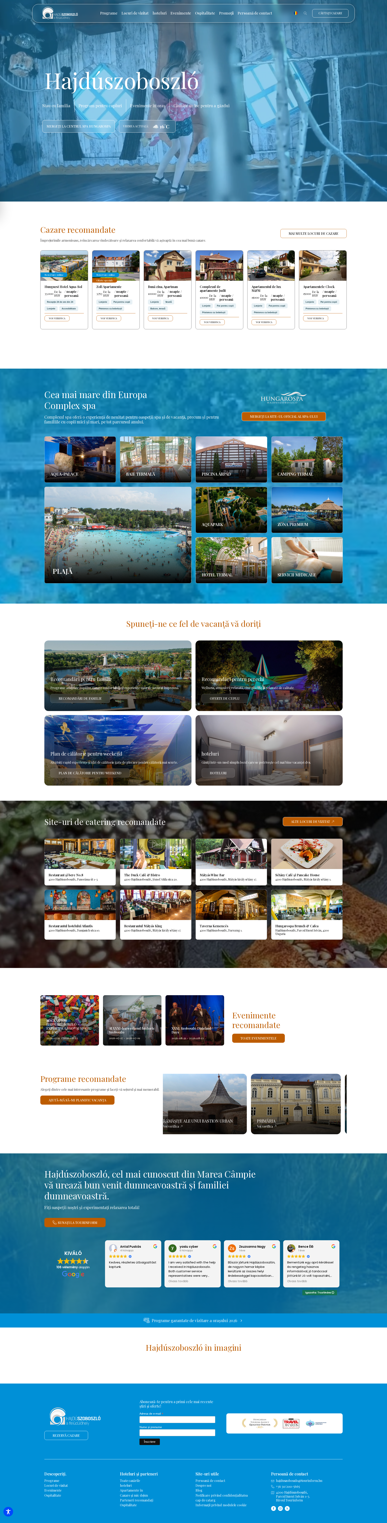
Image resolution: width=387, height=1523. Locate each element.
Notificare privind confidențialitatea (222, 1495)
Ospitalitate (205, 13)
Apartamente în (131, 1490)
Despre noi (203, 1485)
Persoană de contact (255, 13)
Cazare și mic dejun (134, 1495)
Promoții (226, 13)
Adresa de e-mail (151, 1414)
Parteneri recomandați (136, 1500)
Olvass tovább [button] (178, 1281)
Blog (199, 1490)
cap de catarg (205, 1500)
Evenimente (181, 13)
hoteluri (159, 13)
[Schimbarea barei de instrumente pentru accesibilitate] (8, 1511)
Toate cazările (130, 1480)
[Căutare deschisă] (305, 13)
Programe (109, 13)
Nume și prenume (150, 1427)
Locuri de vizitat (135, 13)
